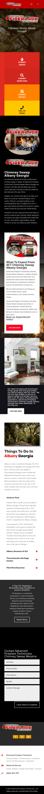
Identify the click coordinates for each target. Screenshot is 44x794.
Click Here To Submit (27, 704)
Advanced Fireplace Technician (19, 755)
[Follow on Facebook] (15, 736)
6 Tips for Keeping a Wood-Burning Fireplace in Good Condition (22, 587)
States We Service (13, 765)
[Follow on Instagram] (28, 736)
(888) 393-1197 (12, 773)
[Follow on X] (22, 736)
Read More (22, 619)
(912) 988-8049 (14, 328)
